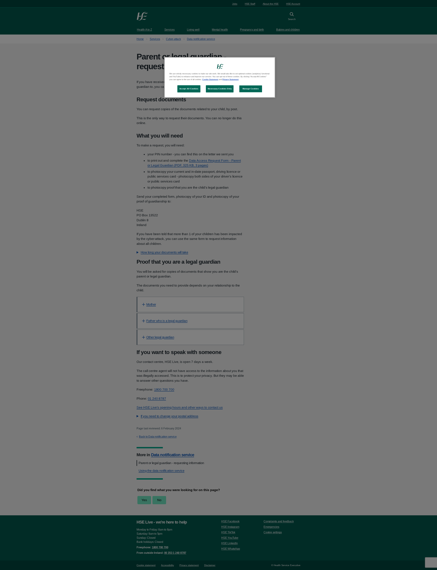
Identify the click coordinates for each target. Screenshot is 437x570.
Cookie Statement (210, 79)
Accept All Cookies (188, 89)
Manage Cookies (251, 89)
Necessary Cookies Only (220, 89)
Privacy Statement (230, 79)
